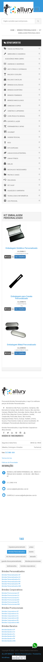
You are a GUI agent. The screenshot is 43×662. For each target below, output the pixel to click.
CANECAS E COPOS (14, 106)
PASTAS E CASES (13, 175)
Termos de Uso (7, 458)
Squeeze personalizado (17, 547)
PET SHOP (11, 185)
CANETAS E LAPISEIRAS (16, 111)
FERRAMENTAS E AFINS (16, 126)
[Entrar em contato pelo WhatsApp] (34, 645)
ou (13, 257)
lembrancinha (11, 566)
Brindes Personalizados (16, 552)
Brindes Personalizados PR (11, 584)
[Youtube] (25, 433)
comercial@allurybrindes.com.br (17, 489)
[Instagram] (20, 433)
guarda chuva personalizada (11, 561)
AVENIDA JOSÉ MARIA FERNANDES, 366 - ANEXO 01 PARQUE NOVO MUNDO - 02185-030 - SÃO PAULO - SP (24, 474)
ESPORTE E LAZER (14, 121)
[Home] (18, 3)
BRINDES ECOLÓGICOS (15, 85)
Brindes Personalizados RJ (11, 579)
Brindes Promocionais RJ (10, 598)
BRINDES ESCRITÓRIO (15, 90)
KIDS (9, 143)
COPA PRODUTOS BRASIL (16, 116)
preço (31, 547)
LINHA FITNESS (13, 158)
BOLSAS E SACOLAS (15, 80)
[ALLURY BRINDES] (14, 391)
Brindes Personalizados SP (11, 575)
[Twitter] (8, 433)
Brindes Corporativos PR (10, 620)
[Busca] (38, 21)
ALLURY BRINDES (8, 654)
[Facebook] (4, 433)
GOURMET (11, 132)
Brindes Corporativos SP (10, 611)
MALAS (10, 164)
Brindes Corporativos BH (10, 618)
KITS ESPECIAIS (13, 148)
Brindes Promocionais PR (10, 602)
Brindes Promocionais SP (10, 593)
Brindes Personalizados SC (11, 577)
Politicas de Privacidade (10, 462)
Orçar (8, 257)
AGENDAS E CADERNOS (16, 64)
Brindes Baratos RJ (8, 634)
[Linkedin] (12, 433)
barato (31, 552)
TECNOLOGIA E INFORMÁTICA (18, 196)
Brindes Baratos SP (8, 630)
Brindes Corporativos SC (10, 613)
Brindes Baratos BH (8, 636)
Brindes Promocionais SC (10, 595)
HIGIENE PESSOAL (14, 137)
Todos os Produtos (15, 49)
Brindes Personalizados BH (11, 582)
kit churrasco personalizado (16, 556)
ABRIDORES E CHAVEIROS (16, 54)
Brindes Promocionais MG (11, 604)
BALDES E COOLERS (15, 74)
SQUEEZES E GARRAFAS (16, 191)
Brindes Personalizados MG (11, 586)
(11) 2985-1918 (10, 452)
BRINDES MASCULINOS (16, 100)
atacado (33, 556)
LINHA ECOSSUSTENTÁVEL (17, 153)
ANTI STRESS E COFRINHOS (17, 69)
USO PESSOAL (13, 201)
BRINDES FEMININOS (15, 95)
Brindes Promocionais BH (10, 600)
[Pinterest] (16, 433)
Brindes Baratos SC (8, 632)
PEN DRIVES (12, 180)
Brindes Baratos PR (8, 638)
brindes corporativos (28, 566)
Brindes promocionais (33, 561)
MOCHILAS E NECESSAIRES (17, 170)
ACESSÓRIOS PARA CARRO (14, 59)
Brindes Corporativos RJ (10, 616)
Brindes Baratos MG (9, 641)
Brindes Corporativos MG (10, 622)
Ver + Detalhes (20, 257)
